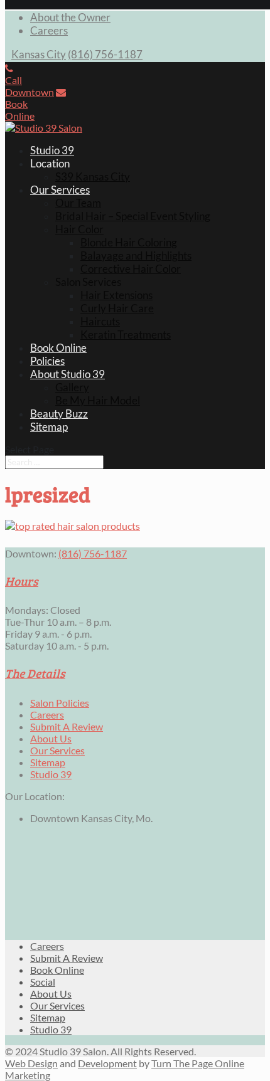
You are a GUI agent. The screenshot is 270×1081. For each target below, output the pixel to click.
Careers (49, 30)
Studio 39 (52, 150)
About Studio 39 (67, 374)
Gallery (72, 387)
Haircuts (100, 321)
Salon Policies (59, 703)
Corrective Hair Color (130, 268)
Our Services (60, 189)
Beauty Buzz (59, 413)
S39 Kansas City (92, 176)
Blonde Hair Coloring (128, 242)
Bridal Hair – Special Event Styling (132, 216)
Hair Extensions (116, 295)
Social (42, 982)
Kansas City (38, 54)
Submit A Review (66, 726)
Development (107, 1063)
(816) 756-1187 (105, 54)
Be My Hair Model (97, 400)
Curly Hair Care (117, 308)
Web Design (31, 1063)
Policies (47, 360)
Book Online (58, 347)
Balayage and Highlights (136, 255)
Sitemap (49, 426)
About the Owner (70, 17)
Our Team (78, 202)
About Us (51, 738)
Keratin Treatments (125, 334)
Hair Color (79, 229)
